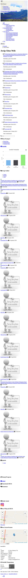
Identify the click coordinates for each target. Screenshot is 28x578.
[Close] (1, 549)
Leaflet (16, 523)
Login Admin (13, 11)
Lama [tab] (4, 463)
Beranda (5, 46)
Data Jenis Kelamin (10, 38)
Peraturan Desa (6, 9)
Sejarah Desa (9, 26)
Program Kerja (6, 7)
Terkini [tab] (4, 174)
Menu (3, 43)
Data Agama (8, 37)
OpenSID (25, 523)
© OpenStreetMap (20, 523)
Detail (8, 543)
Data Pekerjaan (9, 36)
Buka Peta (3, 543)
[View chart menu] (26, 150)
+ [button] (2, 512)
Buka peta (3, 524)
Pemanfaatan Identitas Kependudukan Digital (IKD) (16, 80)
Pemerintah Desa (9, 30)
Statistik (4, 146)
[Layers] (25, 513)
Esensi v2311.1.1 (4, 573)
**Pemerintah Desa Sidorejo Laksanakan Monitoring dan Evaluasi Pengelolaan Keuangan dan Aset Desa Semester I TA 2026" (15, 55)
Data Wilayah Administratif (12, 32)
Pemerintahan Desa (7, 28)
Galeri (3, 481)
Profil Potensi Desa (9, 115)
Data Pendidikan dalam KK (12, 34)
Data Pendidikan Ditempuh (12, 35)
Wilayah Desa (8, 94)
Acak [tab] (4, 177)
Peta (4, 41)
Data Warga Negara (10, 40)
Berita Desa (5, 6)
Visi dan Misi (9, 29)
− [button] (2, 514)
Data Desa (5, 31)
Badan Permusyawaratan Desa (11, 122)
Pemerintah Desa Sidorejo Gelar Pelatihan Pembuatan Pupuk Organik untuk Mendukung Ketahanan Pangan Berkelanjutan (13, 72)
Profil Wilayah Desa (10, 25)
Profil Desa (5, 24)
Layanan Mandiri (4, 11)
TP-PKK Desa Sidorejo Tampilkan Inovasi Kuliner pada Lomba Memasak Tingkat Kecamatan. (15, 64)
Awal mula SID (8, 129)
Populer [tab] (5, 175)
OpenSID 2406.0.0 (13, 573)
